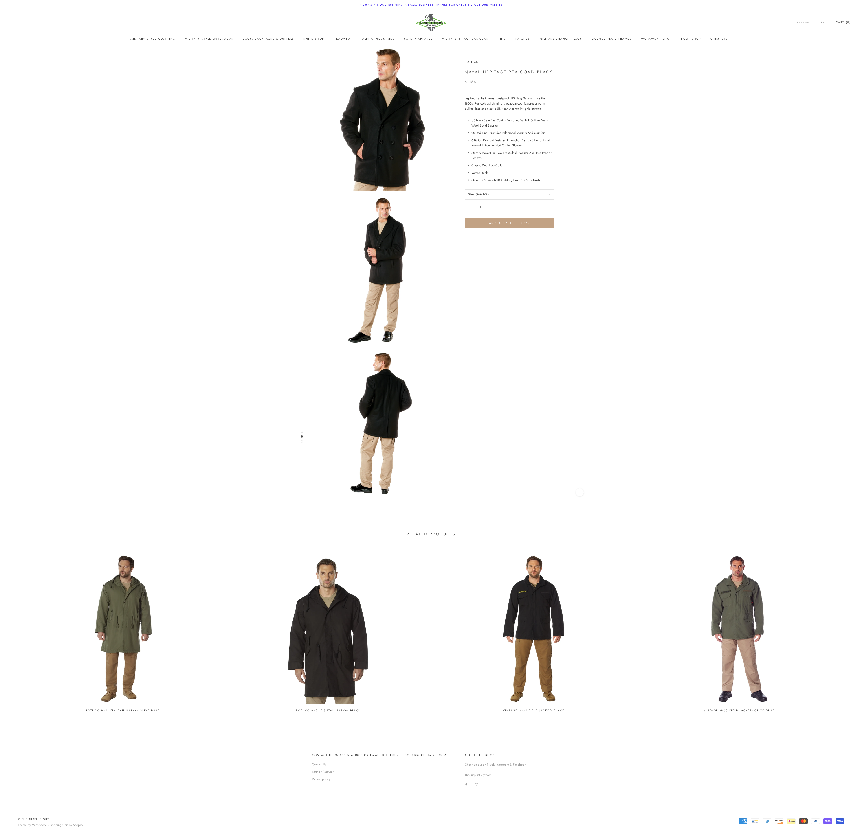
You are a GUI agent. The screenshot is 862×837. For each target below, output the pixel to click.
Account (804, 22)
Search (823, 22)
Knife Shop (313, 39)
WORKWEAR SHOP (656, 39)
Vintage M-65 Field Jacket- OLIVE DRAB (739, 710)
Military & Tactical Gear (465, 39)
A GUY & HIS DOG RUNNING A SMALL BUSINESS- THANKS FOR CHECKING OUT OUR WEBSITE (431, 5)
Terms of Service (323, 771)
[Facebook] (466, 784)
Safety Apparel (418, 39)
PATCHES (522, 39)
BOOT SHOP (691, 39)
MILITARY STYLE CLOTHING (153, 39)
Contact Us (319, 764)
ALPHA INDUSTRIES (378, 39)
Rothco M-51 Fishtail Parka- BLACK (328, 710)
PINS (502, 39)
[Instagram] (476, 784)
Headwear (343, 39)
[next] (848, 631)
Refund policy (321, 779)
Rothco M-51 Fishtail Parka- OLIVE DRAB (123, 710)
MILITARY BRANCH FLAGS (561, 39)
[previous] (14, 631)
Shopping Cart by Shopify (65, 825)
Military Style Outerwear (209, 39)
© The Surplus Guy (33, 819)
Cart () (843, 22)
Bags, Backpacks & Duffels (268, 39)
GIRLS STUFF (721, 39)
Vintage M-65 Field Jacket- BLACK (534, 710)
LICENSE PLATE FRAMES (612, 39)
